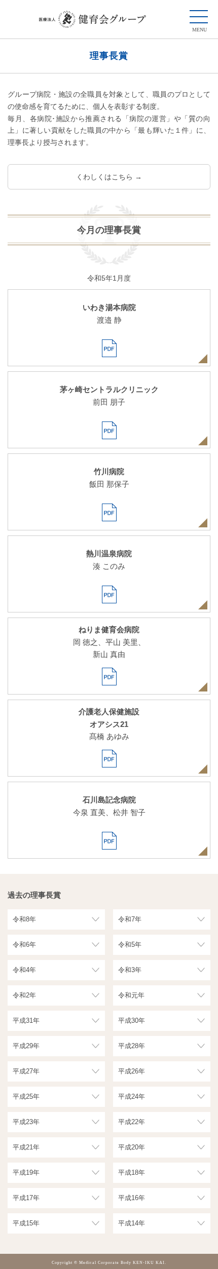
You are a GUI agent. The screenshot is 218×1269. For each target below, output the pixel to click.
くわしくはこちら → (109, 177)
